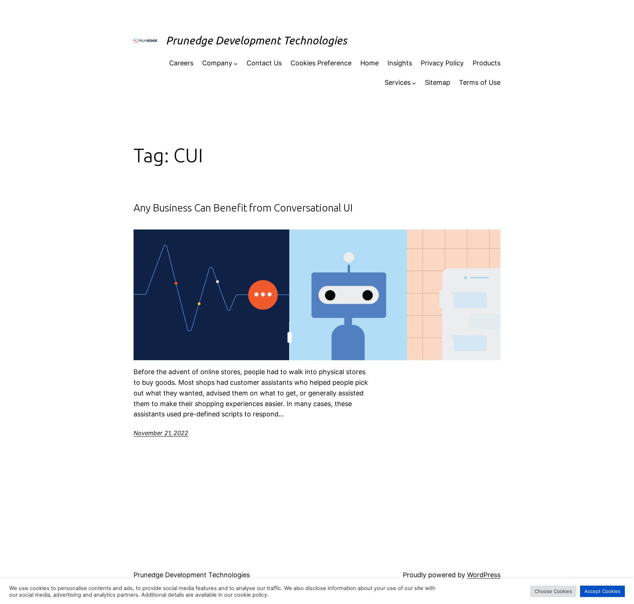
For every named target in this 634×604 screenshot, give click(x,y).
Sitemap (437, 82)
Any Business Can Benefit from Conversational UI (243, 207)
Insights (399, 63)
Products (486, 63)
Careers (181, 63)
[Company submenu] (236, 63)
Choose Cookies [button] (553, 591)
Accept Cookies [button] (602, 591)
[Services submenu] (414, 83)
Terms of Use (479, 82)
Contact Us (264, 63)
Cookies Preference (321, 63)
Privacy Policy (442, 63)
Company (217, 63)
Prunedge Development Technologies (256, 40)
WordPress (483, 575)
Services (398, 82)
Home (369, 63)
